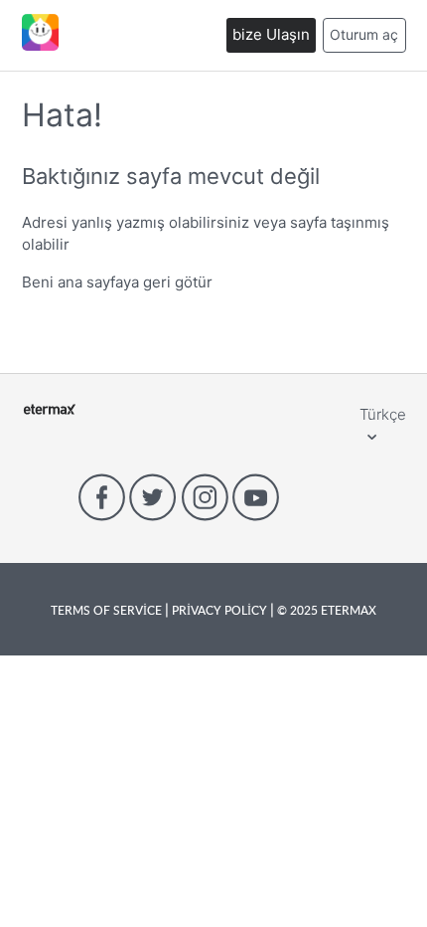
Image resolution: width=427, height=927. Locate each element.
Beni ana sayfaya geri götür (117, 282)
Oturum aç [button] (364, 34)
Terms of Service (108, 610)
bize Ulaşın (271, 34)
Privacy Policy (219, 610)
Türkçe (382, 414)
